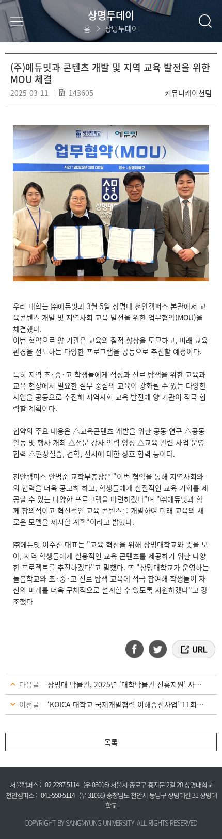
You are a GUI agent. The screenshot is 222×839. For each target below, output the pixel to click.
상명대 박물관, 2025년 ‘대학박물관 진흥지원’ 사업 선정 (132, 684)
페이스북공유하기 (138, 649)
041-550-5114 (58, 795)
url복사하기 (193, 649)
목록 (111, 742)
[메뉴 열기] (16, 20)
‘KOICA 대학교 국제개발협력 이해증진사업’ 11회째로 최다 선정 (132, 704)
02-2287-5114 (62, 784)
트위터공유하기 (158, 649)
